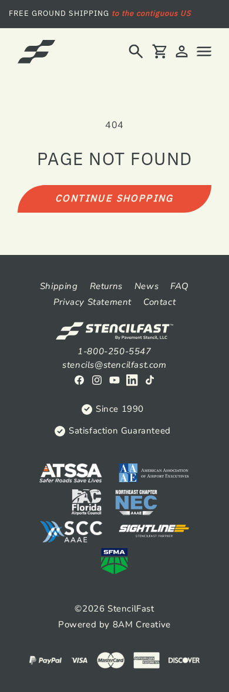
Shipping (59, 286)
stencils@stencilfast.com (114, 365)
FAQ (179, 286)
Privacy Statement (92, 302)
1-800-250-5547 (114, 351)
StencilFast (130, 608)
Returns (106, 286)
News (146, 286)
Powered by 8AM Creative (114, 624)
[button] (136, 51)
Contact (159, 302)
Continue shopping (114, 198)
